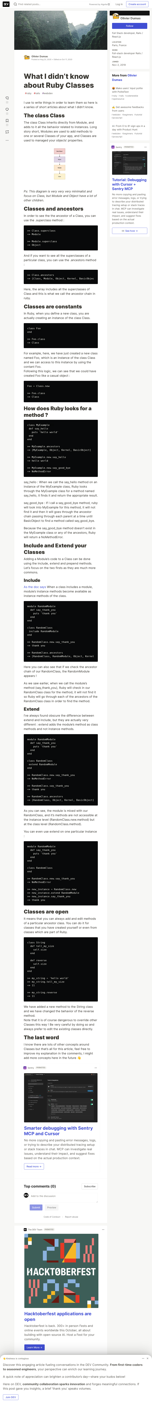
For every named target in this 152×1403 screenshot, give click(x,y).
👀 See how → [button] (130, 230)
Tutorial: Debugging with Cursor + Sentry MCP (129, 184)
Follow (129, 25)
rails (37, 93)
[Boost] (7, 132)
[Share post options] (7, 140)
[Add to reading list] (7, 121)
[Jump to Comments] (7, 110)
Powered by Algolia (98, 4)
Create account (137, 4)
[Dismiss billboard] (147, 1358)
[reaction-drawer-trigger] (7, 99)
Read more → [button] (34, 1166)
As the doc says (35, 587)
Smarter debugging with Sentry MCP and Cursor (58, 1130)
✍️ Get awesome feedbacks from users (127, 112)
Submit (36, 1207)
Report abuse (71, 1216)
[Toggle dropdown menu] (95, 1067)
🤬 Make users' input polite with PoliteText (127, 93)
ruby (28, 93)
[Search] (15, 4)
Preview (51, 1207)
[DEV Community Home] (6, 4)
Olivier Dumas (39, 56)
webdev (47, 93)
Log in (119, 4)
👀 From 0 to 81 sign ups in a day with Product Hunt (128, 131)
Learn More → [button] (34, 1347)
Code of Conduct (52, 1216)
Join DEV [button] (10, 1397)
